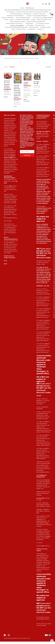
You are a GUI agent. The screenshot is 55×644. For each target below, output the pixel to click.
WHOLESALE (40, 417)
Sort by (6, 66)
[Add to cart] (10, 74)
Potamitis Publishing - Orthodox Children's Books (19, 638)
